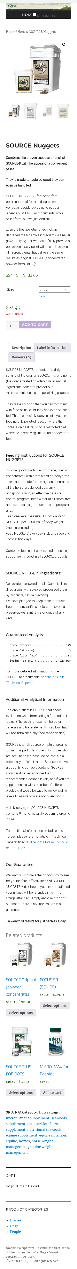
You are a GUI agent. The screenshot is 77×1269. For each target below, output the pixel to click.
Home (10, 32)
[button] (46, 16)
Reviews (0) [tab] (21, 357)
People (15, 1232)
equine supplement (21, 1135)
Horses (22, 32)
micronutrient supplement (27, 1118)
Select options (21, 1013)
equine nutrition (52, 1135)
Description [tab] (21, 348)
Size (10, 289)
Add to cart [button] (52, 1093)
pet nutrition (37, 1124)
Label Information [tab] (52, 348)
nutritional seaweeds (44, 1129)
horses (24, 1141)
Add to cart (35, 325)
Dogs (14, 1226)
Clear (42, 296)
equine (11, 1141)
